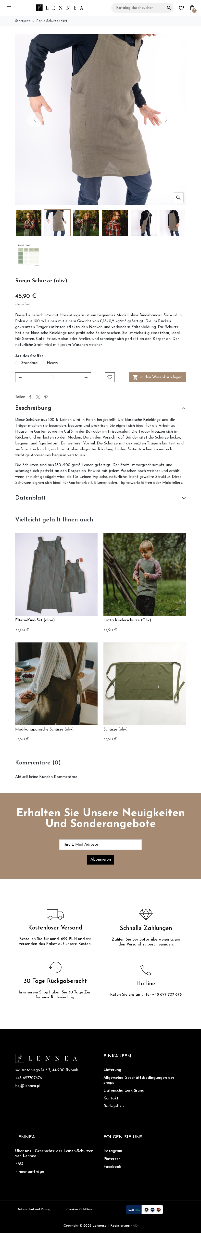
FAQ (19, 1164)
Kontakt (110, 1098)
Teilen (30, 397)
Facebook (112, 1167)
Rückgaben (113, 1106)
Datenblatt (30, 498)
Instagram (112, 1151)
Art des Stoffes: (29, 356)
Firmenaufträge (29, 1172)
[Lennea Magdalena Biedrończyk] (59, 8)
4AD (134, 1226)
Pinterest (46, 397)
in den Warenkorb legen (157, 377)
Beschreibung (33, 408)
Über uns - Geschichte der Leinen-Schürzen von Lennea (54, 1153)
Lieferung (112, 1070)
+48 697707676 (28, 1078)
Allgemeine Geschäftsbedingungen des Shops (139, 1080)
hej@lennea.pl (27, 1086)
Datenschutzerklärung (123, 1091)
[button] (9, 7)
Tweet (38, 397)
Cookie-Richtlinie (79, 1209)
